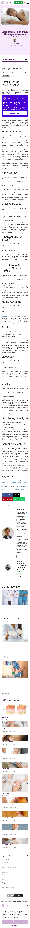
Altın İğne (5, 717)
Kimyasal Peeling (8, 741)
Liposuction (5, 370)
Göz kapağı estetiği (7, 429)
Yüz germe (4, 399)
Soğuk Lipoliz (7, 844)
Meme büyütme (6, 149)
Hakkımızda (5, 862)
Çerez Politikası (14, 925)
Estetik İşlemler (15, 28)
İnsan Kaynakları (6, 869)
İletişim (3, 874)
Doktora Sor (15, 113)
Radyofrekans (6, 793)
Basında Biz (5, 872)
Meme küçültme (6, 316)
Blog (3, 879)
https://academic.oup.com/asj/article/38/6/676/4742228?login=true (14, 489)
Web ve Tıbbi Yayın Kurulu (9, 867)
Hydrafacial (6, 728)
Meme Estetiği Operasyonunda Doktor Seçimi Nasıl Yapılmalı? (14, 692)
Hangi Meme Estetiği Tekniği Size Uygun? (13, 656)
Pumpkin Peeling (8, 804)
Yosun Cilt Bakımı (8, 817)
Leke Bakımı (6, 831)
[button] (27, 905)
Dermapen (6, 768)
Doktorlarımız (5, 864)
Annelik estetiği (6, 285)
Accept (15, 922)
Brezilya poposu (6, 222)
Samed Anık (20, 509)
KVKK (3, 877)
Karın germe (5, 187)
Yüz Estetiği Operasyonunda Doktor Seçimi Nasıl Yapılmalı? (14, 619)
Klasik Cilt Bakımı (8, 755)
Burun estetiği (6, 253)
